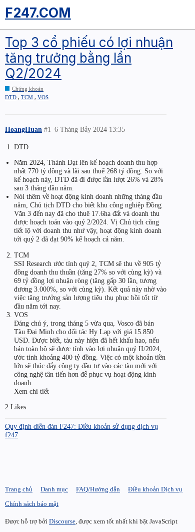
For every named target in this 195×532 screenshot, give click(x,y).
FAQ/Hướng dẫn (98, 489)
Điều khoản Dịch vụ (155, 489)
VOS (43, 97)
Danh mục (54, 489)
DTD (10, 97)
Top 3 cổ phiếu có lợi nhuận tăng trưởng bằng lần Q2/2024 (89, 58)
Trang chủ (18, 489)
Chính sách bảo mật (31, 503)
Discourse (62, 521)
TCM (27, 97)
